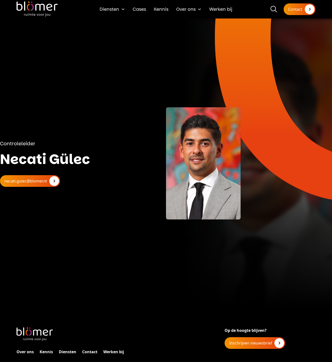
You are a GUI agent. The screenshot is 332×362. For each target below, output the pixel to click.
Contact (89, 351)
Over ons (186, 9)
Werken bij (220, 9)
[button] (112, 9)
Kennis (161, 9)
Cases (139, 9)
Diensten (109, 9)
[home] (37, 9)
